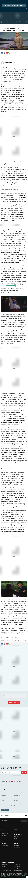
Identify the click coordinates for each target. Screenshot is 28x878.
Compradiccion (4, 857)
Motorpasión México (18, 870)
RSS (17, 781)
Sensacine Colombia (18, 868)
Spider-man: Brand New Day (7, 805)
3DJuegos (16, 827)
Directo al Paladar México (6, 870)
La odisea (16, 800)
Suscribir (24, 772)
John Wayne (25, 640)
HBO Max (3, 803)
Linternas (16, 805)
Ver (14, 702)
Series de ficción (4, 792)
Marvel (20, 21)
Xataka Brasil (3, 866)
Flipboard (7, 53)
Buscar (26, 815)
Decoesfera (3, 855)
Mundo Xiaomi (4, 835)
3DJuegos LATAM (17, 864)
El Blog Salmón (17, 854)
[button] (10, 62)
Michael (4, 21)
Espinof (15, 838)
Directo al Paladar (4, 845)
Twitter (4, 53)
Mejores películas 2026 (23, 762)
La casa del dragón (18, 803)
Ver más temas (5, 810)
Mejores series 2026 (13, 762)
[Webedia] (5, 821)
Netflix (2, 798)
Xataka (2, 827)
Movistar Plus (17, 795)
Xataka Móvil (3, 829)
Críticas (12, 640)
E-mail (9, 53)
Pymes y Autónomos (18, 855)
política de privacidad (17, 775)
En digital (8, 640)
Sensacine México (17, 866)
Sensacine (16, 836)
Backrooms (9, 21)
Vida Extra (16, 829)
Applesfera (3, 831)
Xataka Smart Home (5, 833)
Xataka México (4, 864)
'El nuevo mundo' (11, 285)
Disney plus (3, 795)
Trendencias (3, 854)
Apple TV (3, 800)
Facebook (2, 53)
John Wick (15, 21)
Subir (23, 820)
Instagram (15, 781)
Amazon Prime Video (18, 792)
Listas (15, 798)
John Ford (18, 640)
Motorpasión (16, 845)
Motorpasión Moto (17, 847)
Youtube (12, 781)
